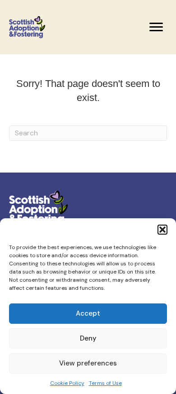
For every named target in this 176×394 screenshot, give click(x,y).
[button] (162, 229)
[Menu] (156, 27)
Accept (88, 313)
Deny (88, 338)
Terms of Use (105, 383)
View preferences (88, 363)
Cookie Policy (67, 383)
